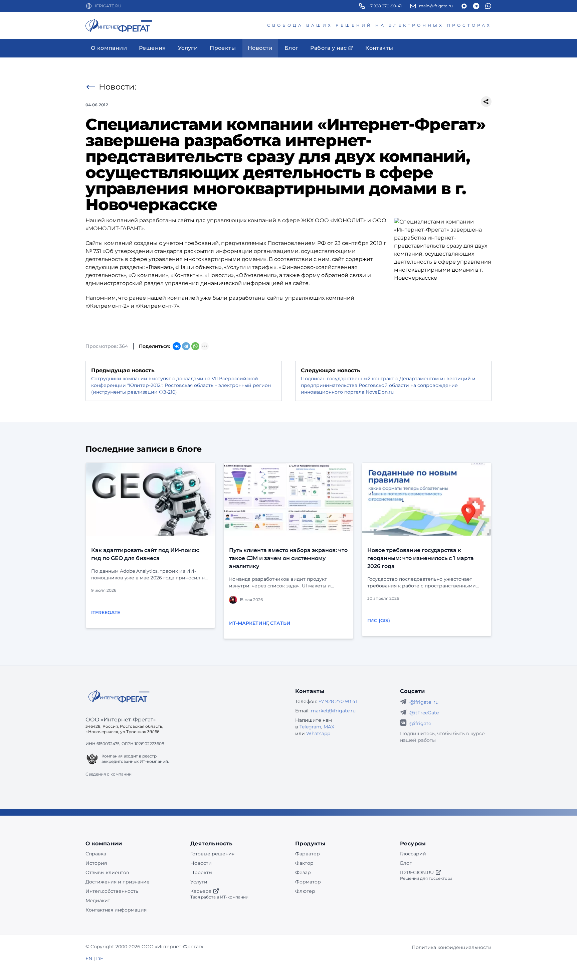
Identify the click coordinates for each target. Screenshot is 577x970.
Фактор (304, 863)
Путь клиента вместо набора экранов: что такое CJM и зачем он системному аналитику (288, 558)
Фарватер (307, 854)
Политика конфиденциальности (452, 947)
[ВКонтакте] (177, 346)
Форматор (308, 882)
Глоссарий (413, 854)
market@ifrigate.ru (333, 711)
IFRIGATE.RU (108, 5)
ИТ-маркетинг (248, 623)
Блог (406, 863)
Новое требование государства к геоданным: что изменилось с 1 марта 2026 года (420, 558)
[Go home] (118, 696)
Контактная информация (116, 910)
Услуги (198, 882)
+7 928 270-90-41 (385, 5)
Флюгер (305, 891)
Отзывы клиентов (107, 872)
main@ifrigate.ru (436, 5)
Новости (201, 863)
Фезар (303, 872)
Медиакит (97, 900)
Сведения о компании (108, 774)
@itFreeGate (424, 713)
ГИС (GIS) (378, 620)
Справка (95, 854)
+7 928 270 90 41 (338, 701)
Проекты (201, 872)
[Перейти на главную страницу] (118, 25)
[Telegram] (186, 346)
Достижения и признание (117, 882)
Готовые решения (212, 854)
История (96, 863)
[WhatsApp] (195, 346)
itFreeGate (105, 612)
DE (99, 959)
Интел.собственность (111, 891)
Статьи (280, 623)
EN (88, 959)
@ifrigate (420, 723)
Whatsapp (318, 733)
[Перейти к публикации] (150, 499)
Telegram (310, 727)
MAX (329, 727)
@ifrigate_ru (423, 702)
